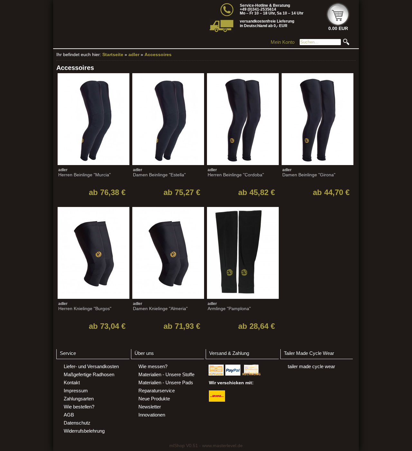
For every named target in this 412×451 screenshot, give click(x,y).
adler (133, 54)
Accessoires (158, 54)
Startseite (112, 54)
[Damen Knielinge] (167, 263)
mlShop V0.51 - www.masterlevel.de (206, 445)
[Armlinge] (242, 263)
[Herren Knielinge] (92, 263)
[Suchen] (346, 43)
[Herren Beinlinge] (92, 129)
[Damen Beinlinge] (167, 129)
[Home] (118, 18)
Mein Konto (283, 42)
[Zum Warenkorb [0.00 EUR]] (338, 24)
